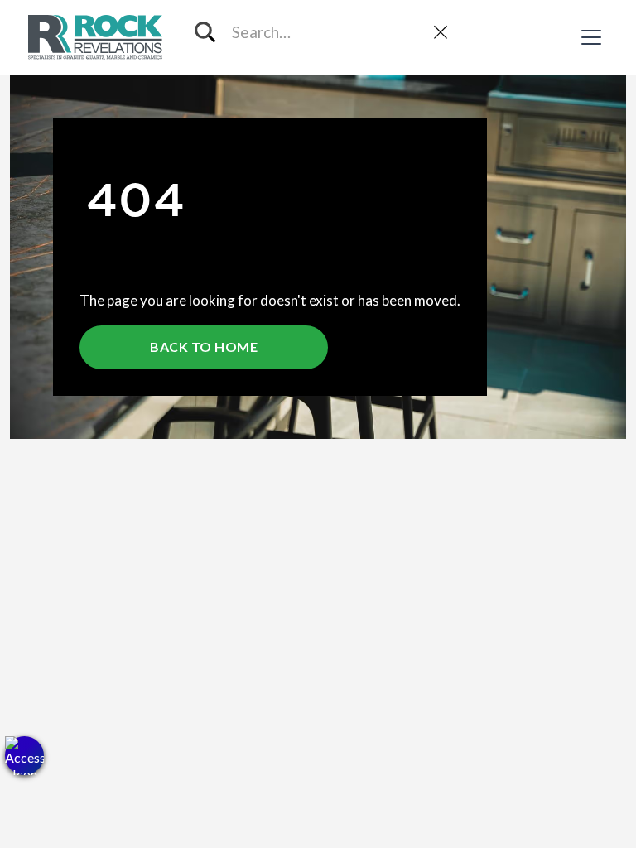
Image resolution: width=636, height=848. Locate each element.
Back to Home (204, 346)
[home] (97, 37)
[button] (24, 755)
